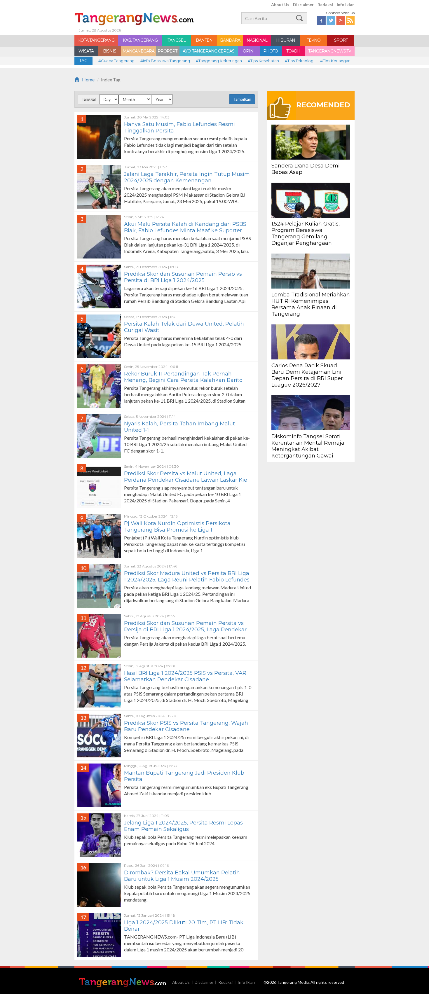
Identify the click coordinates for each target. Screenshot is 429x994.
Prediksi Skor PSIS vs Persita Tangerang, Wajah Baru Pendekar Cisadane (186, 726)
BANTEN (204, 40)
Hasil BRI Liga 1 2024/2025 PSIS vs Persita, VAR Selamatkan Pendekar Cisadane (185, 676)
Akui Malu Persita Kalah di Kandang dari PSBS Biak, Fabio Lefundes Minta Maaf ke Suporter (185, 227)
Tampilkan (242, 99)
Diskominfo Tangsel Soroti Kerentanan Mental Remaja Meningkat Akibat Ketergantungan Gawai (307, 446)
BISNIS (109, 51)
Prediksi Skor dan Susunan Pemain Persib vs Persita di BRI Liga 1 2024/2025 (183, 277)
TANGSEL (177, 40)
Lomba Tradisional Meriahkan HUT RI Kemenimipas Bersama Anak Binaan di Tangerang (310, 304)
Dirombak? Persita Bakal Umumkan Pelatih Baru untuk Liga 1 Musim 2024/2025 (182, 875)
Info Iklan (346, 4)
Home (88, 79)
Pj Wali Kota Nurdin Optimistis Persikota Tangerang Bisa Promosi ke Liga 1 (177, 526)
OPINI (248, 51)
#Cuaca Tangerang (116, 60)
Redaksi (325, 4)
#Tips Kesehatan (263, 60)
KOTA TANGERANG (96, 40)
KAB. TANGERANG (140, 40)
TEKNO (313, 40)
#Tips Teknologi (299, 60)
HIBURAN (285, 40)
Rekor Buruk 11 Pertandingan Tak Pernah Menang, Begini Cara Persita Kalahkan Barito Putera (183, 380)
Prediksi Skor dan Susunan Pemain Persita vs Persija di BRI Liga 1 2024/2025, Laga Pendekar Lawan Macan (185, 629)
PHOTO (270, 51)
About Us (280, 4)
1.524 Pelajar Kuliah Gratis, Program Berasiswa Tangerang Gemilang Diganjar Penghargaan (305, 233)
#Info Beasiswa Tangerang (165, 60)
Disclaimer (303, 4)
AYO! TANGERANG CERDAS (208, 51)
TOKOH (293, 51)
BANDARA (230, 40)
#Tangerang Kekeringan (219, 60)
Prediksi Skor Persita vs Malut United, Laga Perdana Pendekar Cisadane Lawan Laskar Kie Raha (185, 480)
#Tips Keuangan (335, 60)
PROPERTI (168, 51)
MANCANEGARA (138, 51)
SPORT (341, 40)
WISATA (86, 51)
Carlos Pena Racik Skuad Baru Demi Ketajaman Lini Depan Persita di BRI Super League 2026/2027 (307, 375)
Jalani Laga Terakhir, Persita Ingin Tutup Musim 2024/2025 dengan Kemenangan (187, 177)
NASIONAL (257, 40)
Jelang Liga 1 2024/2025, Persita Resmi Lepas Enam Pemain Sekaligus (183, 826)
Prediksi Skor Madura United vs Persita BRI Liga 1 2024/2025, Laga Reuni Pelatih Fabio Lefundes (187, 576)
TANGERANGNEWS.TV (329, 51)
